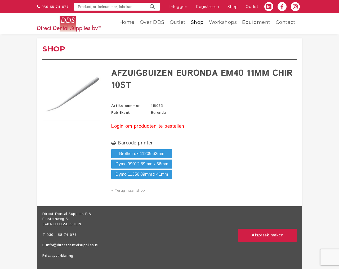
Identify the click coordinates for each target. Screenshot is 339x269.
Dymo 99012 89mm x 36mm (141, 164)
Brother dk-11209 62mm (141, 153)
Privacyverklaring (57, 255)
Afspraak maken (267, 235)
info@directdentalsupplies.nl (72, 245)
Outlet (252, 6)
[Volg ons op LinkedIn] (268, 6)
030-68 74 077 (55, 7)
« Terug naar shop (128, 190)
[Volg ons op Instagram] (295, 6)
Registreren (207, 6)
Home (127, 22)
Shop (233, 6)
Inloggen (178, 6)
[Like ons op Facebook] (282, 6)
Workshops (223, 22)
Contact (286, 22)
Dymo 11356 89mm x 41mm (141, 174)
